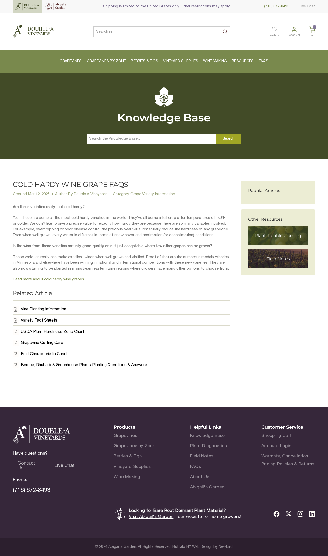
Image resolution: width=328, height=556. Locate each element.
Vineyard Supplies (132, 467)
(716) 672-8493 (276, 6)
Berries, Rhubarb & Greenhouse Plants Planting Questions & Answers (84, 365)
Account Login (276, 446)
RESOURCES (243, 61)
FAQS (263, 61)
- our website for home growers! (185, 517)
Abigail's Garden (207, 487)
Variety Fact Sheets (39, 320)
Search (228, 138)
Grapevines (125, 436)
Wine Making (127, 477)
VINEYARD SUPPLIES (180, 61)
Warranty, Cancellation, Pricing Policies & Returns (287, 460)
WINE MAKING (215, 61)
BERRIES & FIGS (144, 61)
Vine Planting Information (43, 309)
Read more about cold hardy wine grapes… (50, 279)
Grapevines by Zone (134, 446)
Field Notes (201, 456)
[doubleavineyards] (33, 31)
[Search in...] (225, 31)
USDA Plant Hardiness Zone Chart (52, 332)
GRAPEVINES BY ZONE (106, 61)
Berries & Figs (128, 456)
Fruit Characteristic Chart (44, 354)
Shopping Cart (276, 436)
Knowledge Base (207, 436)
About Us (199, 477)
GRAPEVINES (71, 61)
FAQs (195, 467)
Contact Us (26, 465)
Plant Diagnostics (208, 446)
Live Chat (307, 6)
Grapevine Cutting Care (42, 343)
